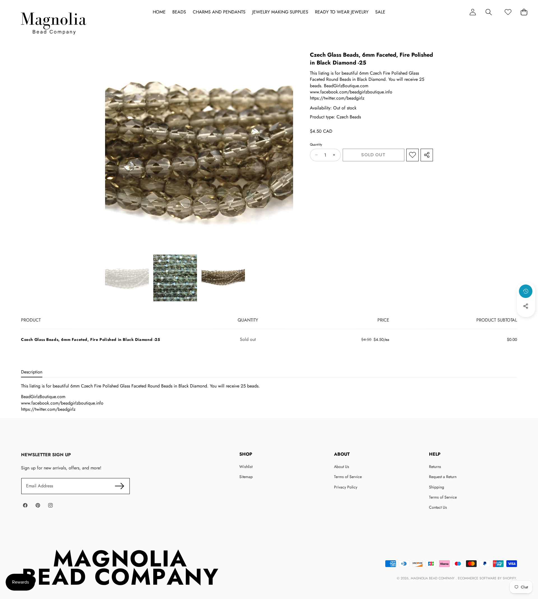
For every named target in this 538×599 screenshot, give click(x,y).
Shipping (436, 487)
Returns (435, 466)
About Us (341, 466)
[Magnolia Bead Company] (53, 22)
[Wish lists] (508, 12)
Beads (179, 12)
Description (31, 372)
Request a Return (442, 476)
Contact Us (438, 507)
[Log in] (472, 12)
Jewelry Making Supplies (280, 12)
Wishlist (245, 466)
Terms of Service (348, 476)
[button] (488, 12)
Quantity (316, 144)
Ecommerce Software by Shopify (487, 578)
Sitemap (246, 476)
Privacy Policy (345, 487)
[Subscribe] (119, 486)
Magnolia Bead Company (433, 578)
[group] (127, 277)
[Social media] (525, 306)
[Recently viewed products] (525, 291)
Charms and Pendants (219, 12)
